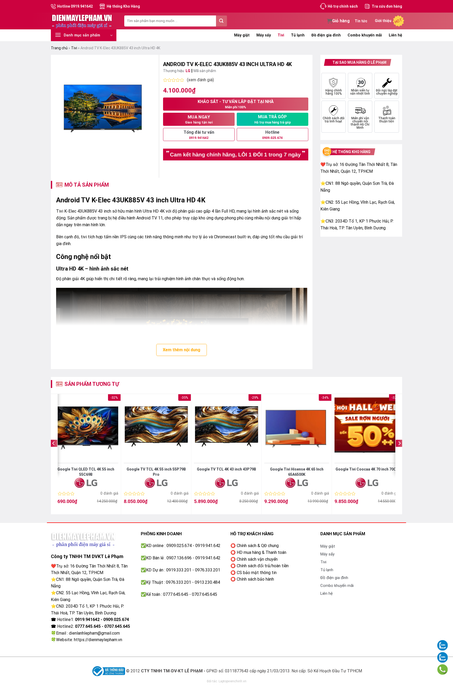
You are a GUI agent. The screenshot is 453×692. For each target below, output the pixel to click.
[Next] (399, 453)
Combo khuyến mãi (365, 35)
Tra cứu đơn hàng (387, 6)
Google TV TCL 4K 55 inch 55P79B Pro (156, 472)
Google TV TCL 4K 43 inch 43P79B (226, 469)
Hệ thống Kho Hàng (123, 6)
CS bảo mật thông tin (257, 572)
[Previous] (54, 453)
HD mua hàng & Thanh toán (261, 552)
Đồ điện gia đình (326, 35)
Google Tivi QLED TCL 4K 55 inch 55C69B (85, 472)
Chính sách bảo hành (255, 579)
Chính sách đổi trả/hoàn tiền (263, 565)
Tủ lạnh (298, 35)
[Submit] (221, 20)
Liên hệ (395, 35)
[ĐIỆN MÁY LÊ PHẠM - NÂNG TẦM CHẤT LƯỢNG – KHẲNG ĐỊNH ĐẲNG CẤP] (83, 21)
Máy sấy (263, 35)
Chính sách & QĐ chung (258, 545)
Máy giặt (242, 35)
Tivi (281, 35)
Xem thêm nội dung (181, 349)
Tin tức (361, 21)
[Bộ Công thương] (108, 670)
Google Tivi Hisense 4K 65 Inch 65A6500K (296, 472)
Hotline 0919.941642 (75, 6)
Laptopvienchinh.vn (232, 681)
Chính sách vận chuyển (257, 559)
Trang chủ (59, 48)
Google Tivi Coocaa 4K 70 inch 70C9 (367, 469)
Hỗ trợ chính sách (343, 6)
